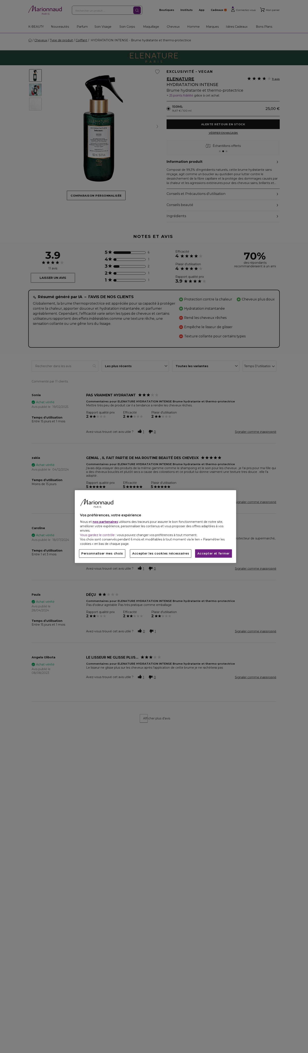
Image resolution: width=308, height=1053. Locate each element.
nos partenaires (105, 522)
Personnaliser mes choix (102, 553)
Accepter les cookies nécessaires (160, 553)
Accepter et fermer (213, 553)
